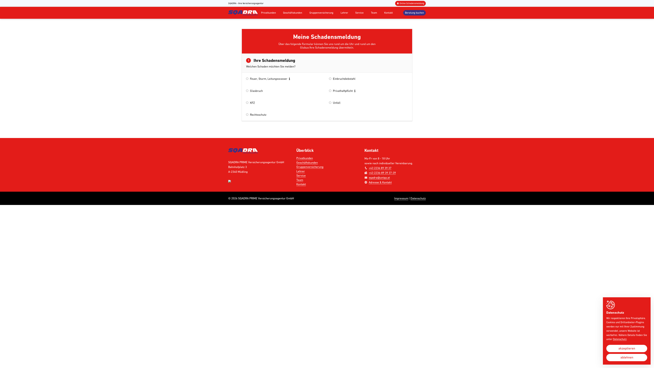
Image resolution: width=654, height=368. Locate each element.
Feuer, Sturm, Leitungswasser (269, 78)
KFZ (252, 102)
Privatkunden (268, 12)
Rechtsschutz (258, 114)
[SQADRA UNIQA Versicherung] (243, 152)
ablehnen (626, 357)
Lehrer (344, 12)
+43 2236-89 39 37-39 (382, 172)
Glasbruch (256, 91)
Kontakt (388, 12)
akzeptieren (626, 348)
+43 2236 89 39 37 (380, 168)
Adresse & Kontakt (380, 182)
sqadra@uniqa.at (379, 177)
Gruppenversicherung (321, 12)
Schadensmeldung (412, 3)
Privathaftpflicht (343, 91)
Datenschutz (418, 198)
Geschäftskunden (292, 12)
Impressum (401, 198)
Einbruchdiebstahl (344, 78)
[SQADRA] (243, 13)
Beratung (414, 12)
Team (374, 12)
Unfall (336, 102)
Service (359, 12)
